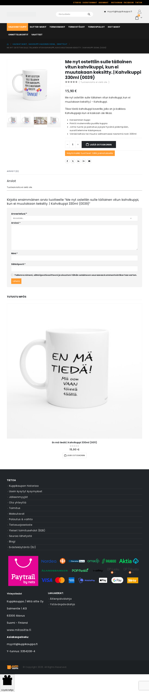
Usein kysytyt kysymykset (25, 491)
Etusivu (77, 2)
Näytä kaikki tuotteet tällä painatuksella (90, 153)
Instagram (116, 2)
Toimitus (14, 508)
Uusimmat (103, 2)
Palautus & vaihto (21, 519)
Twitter (73, 161)
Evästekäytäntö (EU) (22, 547)
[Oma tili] (139, 12)
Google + (83, 161)
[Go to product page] (74, 371)
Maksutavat (17, 514)
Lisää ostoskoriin (101, 144)
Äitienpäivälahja (61, 599)
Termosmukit (57, 26)
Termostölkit (76, 26)
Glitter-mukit (38, 26)
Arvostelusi (19, 213)
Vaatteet (36, 34)
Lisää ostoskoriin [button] (76, 455)
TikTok (138, 2)
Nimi (14, 253)
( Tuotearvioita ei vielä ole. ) (94, 82)
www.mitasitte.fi (19, 630)
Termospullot (96, 26)
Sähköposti (18, 264)
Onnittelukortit (18, 34)
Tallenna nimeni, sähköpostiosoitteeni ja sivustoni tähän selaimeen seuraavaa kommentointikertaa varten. (75, 275)
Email (89, 161)
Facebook (129, 2)
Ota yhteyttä (17, 502)
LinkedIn (78, 161)
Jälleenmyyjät (18, 497)
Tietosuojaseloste (20, 525)
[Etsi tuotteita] (89, 14)
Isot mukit (114, 26)
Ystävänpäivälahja (62, 604)
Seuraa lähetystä (20, 536)
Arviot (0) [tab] (13, 171)
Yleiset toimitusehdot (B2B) (27, 530)
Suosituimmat (90, 2)
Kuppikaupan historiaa (24, 486)
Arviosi (15, 222)
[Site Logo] (21, 14)
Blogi (12, 541)
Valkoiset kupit (17, 26)
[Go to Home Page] (8, 44)
